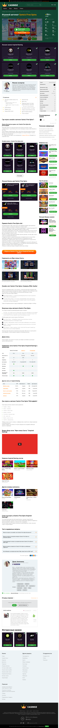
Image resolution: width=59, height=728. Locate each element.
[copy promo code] (9, 642)
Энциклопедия (5, 677)
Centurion (5, 395)
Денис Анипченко (7, 91)
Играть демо (53, 149)
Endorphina (51, 184)
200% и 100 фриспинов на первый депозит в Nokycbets (52, 230)
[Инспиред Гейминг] (54, 85)
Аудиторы (24, 673)
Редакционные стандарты (7, 697)
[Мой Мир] (32, 555)
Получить (10, 195)
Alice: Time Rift (52, 208)
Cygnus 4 (23, 350)
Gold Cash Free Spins (6, 393)
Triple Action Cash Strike (52, 171)
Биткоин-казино (5, 675)
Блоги (24, 677)
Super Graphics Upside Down (53, 152)
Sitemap (3, 699)
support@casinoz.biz (45, 1)
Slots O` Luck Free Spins (7, 390)
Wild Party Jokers (6, 386)
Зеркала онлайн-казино (6, 671)
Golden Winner (5, 388)
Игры (10, 8)
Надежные (4, 664)
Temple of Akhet (52, 189)
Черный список (5, 658)
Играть (10, 59)
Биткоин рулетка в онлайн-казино (46, 128)
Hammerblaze (51, 195)
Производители (26, 656)
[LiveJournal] (30, 555)
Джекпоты (4, 662)
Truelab (15, 498)
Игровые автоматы (6, 666)
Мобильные (25, 675)
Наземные (25, 666)
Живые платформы (26, 662)
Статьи (21, 8)
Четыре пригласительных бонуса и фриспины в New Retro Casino (52, 221)
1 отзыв (46, 16)
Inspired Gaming (5, 470)
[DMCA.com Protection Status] (28, 719)
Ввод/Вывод (25, 658)
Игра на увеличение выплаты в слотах (46, 137)
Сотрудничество (46, 656)
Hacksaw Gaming (5, 510)
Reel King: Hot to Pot (53, 164)
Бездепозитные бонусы (6, 673)
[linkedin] (13, 564)
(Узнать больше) (41, 726)
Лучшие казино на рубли (7, 669)
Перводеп (5, 189)
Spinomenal (28, 499)
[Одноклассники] (33, 555)
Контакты (4, 695)
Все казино (19, 175)
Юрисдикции (25, 669)
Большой (23, 189)
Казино (5, 8)
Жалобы (24, 679)
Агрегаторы (25, 664)
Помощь (3, 693)
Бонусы (16, 8)
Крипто (24, 660)
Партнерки (45, 660)
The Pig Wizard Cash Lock (52, 145)
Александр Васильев (14, 593)
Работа (44, 658)
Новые (3, 656)
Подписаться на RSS (33, 723)
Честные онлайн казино (6, 667)
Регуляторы (25, 671)
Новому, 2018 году (25, 135)
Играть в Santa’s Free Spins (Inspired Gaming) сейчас (19, 252)
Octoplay (3, 498)
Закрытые (4, 660)
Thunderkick (51, 190)
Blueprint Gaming (52, 146)
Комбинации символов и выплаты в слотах (47, 135)
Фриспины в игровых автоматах (45, 133)
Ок (46, 726)
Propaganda (32, 350)
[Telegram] (35, 555)
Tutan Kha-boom (52, 201)
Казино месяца (25, 667)
